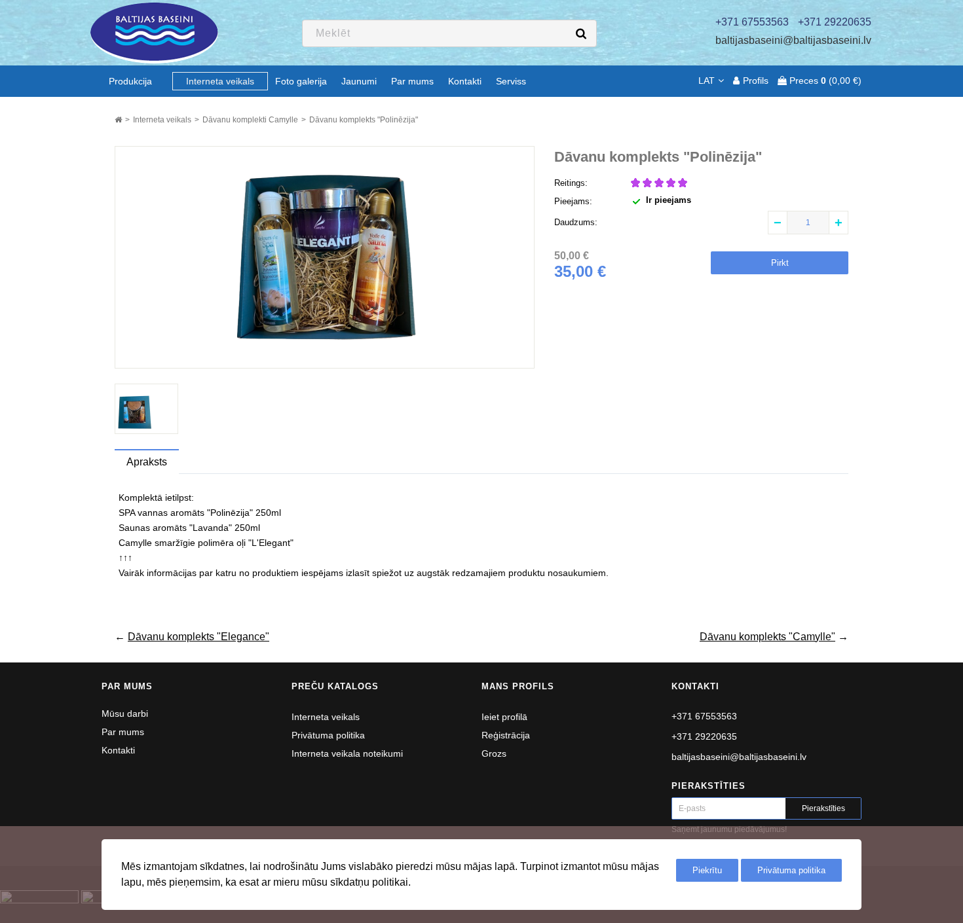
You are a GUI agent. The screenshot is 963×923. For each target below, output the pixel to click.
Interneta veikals (326, 717)
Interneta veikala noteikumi (347, 753)
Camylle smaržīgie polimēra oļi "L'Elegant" (206, 542)
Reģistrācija (506, 735)
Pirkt (780, 263)
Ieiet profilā (504, 717)
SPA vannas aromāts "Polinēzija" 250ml (200, 512)
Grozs (494, 753)
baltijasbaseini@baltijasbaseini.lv (793, 40)
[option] (146, 409)
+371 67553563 (704, 716)
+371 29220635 (704, 736)
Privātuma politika (328, 735)
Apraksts (146, 461)
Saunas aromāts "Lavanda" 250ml (189, 527)
